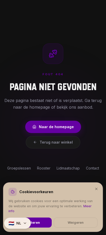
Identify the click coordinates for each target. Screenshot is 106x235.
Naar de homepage (56, 127)
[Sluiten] (96, 188)
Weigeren (76, 222)
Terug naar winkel (56, 142)
